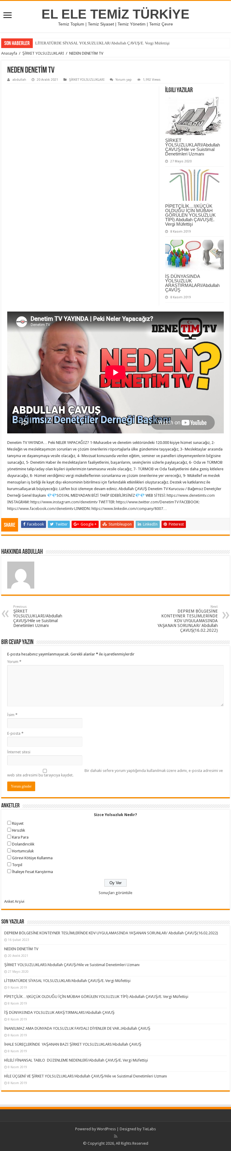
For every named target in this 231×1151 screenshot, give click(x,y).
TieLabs (149, 1129)
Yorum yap (124, 80)
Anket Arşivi (14, 901)
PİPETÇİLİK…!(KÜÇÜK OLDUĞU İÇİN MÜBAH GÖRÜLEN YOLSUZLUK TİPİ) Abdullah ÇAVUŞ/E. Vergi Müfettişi (190, 215)
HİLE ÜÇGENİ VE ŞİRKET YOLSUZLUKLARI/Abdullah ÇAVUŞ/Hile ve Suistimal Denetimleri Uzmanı (85, 1076)
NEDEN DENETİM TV (21, 949)
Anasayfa (9, 53)
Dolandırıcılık (23, 844)
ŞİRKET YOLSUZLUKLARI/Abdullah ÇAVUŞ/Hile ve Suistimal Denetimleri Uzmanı (192, 147)
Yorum (14, 661)
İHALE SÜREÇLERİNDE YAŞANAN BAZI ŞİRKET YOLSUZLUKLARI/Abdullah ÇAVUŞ (72, 1044)
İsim (12, 715)
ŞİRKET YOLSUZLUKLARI (43, 53)
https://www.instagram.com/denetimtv (63, 502)
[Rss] (115, 1136)
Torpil (17, 865)
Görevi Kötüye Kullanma (32, 858)
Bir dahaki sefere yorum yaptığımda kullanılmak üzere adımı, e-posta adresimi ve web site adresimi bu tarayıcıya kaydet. (115, 772)
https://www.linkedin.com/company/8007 (127, 508)
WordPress (106, 1129)
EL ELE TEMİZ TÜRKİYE (115, 14)
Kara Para (20, 837)
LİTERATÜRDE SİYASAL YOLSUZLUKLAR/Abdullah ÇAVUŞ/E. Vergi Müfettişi (102, 43)
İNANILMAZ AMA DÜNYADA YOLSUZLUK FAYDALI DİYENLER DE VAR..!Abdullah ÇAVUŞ (77, 1028)
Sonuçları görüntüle (115, 892)
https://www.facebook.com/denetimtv (40, 508)
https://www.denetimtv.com (191, 495)
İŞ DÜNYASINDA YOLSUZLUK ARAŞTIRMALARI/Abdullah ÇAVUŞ (192, 283)
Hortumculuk (23, 851)
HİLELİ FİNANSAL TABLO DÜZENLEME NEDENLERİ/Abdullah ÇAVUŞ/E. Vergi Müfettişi (76, 1060)
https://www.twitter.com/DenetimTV (147, 502)
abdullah (19, 80)
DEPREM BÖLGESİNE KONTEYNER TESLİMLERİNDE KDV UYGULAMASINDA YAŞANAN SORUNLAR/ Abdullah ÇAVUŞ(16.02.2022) (188, 619)
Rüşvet (17, 823)
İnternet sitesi (18, 752)
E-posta (15, 733)
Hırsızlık (18, 830)
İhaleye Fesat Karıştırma (32, 871)
